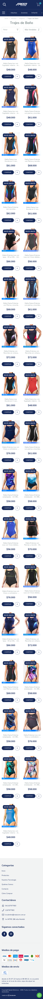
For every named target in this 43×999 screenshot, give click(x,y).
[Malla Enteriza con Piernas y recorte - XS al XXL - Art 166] (38, 556)
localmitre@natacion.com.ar (15, 915)
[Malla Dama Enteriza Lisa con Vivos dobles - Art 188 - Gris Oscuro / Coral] (38, 268)
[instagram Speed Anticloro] (11, 934)
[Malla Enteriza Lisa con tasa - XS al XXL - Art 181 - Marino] (17, 652)
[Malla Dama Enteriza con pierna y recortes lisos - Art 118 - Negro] (38, 460)
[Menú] (3, 12)
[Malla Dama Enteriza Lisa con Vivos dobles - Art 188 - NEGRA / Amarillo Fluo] (38, 604)
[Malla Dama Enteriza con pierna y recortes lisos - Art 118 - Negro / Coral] (38, 124)
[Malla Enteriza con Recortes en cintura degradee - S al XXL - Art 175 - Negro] (17, 364)
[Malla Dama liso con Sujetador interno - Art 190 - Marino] (17, 124)
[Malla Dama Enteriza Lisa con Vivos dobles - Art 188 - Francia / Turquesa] (17, 556)
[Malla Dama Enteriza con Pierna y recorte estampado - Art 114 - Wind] (17, 700)
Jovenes (24, 13)
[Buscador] (4, 4)
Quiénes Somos (7, 884)
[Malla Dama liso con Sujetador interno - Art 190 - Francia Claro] (17, 844)
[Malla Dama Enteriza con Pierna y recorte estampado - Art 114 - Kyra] (17, 316)
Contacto (5, 889)
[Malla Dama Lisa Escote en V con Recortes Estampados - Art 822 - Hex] (38, 220)
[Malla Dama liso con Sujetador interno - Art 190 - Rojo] (38, 412)
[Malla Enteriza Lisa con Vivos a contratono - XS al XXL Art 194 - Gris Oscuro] (38, 748)
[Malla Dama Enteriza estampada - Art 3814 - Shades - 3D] (17, 508)
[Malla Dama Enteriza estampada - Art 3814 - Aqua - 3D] (38, 508)
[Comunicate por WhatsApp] (39, 995)
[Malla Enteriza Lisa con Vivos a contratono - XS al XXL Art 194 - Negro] (17, 604)
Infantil (34, 13)
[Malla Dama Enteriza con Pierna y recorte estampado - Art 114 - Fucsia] (38, 172)
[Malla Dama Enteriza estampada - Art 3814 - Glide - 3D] (38, 796)
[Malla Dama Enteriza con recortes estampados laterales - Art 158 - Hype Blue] (17, 220)
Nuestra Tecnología (9, 880)
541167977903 (10, 906)
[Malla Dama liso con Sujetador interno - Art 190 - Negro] (17, 76)
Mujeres (22, 18)
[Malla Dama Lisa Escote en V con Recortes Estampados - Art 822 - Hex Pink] (17, 412)
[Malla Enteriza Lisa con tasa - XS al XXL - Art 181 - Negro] (17, 268)
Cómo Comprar (7, 893)
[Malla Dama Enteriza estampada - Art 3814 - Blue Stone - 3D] (17, 748)
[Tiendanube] (9, 996)
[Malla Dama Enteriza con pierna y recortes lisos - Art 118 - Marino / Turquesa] (38, 316)
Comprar (7, 76)
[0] (38, 5)
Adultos (14, 13)
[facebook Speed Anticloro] (4, 934)
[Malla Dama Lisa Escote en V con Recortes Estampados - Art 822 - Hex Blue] (17, 172)
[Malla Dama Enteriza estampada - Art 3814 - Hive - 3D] (17, 796)
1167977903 (9, 910)
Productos (5, 875)
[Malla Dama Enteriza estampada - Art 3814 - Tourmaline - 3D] (38, 700)
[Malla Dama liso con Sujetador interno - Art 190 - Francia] (38, 76)
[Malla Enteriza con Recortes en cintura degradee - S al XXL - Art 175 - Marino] (38, 652)
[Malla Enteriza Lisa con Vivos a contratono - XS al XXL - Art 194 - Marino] (17, 460)
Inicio (6, 18)
